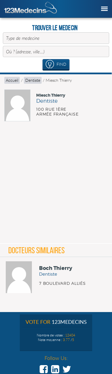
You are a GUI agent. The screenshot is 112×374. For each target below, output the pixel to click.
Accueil (12, 80)
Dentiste (32, 80)
